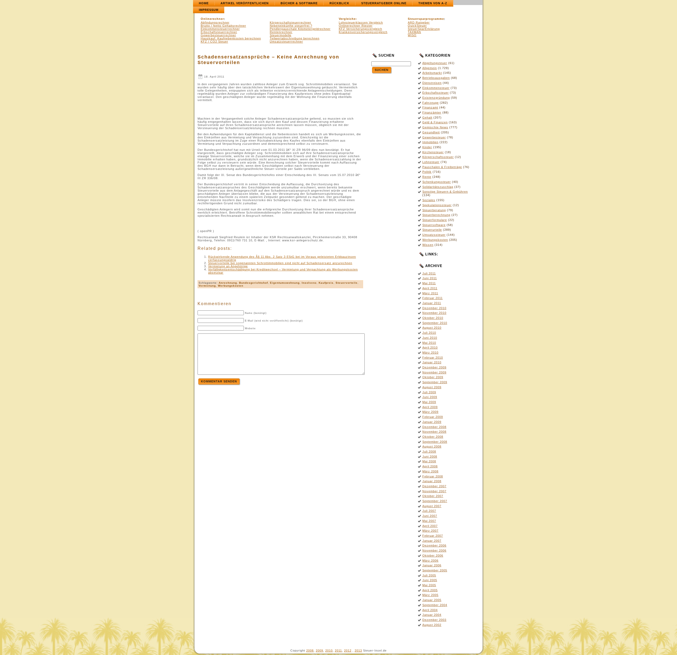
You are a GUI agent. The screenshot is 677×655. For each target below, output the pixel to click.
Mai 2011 (429, 283)
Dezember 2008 (434, 426)
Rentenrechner (281, 32)
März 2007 (430, 530)
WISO (412, 35)
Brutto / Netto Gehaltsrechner (223, 25)
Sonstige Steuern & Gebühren (445, 191)
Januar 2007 (431, 540)
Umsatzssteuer (434, 234)
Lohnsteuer (431, 162)
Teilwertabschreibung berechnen (294, 38)
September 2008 (434, 441)
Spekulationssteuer (437, 205)
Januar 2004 (431, 614)
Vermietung (207, 285)
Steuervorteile (347, 282)
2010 (329, 650)
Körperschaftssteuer (438, 157)
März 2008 (430, 471)
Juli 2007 (429, 510)
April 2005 (430, 590)
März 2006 (430, 560)
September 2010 (434, 322)
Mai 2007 (429, 520)
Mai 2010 (429, 342)
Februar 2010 (432, 357)
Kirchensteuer (433, 152)
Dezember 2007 (434, 486)
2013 (358, 650)
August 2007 (431, 506)
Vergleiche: (348, 18)
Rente (426, 176)
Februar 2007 (432, 535)
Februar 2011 (432, 298)
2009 (319, 650)
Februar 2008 (432, 476)
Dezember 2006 (434, 545)
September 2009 (434, 382)
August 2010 (431, 327)
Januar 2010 (431, 362)
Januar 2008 (431, 481)
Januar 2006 (431, 565)
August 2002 (431, 624)
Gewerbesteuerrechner (218, 35)
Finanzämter (431, 112)
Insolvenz (309, 282)
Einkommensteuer (436, 87)
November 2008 (434, 431)
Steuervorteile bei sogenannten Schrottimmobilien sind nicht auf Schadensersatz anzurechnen (280, 263)
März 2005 (430, 595)
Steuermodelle (280, 35)
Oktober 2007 (432, 496)
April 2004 (430, 610)
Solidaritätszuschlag (437, 186)
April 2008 (430, 466)
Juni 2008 (429, 456)
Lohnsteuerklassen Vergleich (361, 22)
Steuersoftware (434, 225)
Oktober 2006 (432, 555)
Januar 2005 (431, 600)
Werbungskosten (230, 285)
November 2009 (434, 372)
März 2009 (430, 411)
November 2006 (434, 550)
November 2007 (434, 491)
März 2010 (430, 352)
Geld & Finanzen (435, 122)
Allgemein (429, 68)
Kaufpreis (326, 282)
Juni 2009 (429, 397)
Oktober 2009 (432, 377)
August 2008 (431, 446)
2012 (347, 650)
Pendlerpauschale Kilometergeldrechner (300, 28)
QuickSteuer (417, 25)
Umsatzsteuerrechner (286, 41)
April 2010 (430, 347)
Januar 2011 (431, 303)
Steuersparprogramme (426, 18)
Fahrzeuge (430, 102)
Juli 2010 (429, 332)
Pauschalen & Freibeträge (442, 167)
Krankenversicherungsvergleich (363, 32)
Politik (427, 171)
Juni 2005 (429, 580)
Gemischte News (435, 127)
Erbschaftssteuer (435, 92)
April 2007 (430, 525)
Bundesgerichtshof (253, 282)
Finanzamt (430, 107)
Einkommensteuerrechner (220, 28)
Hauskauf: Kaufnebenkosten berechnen (231, 38)
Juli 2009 (429, 392)
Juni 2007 (429, 515)
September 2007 (434, 501)
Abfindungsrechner (215, 22)
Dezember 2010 (434, 308)
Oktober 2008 (432, 436)
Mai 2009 (429, 402)
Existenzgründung (436, 97)
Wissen (427, 244)
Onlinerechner (212, 18)
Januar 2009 (431, 421)
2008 (310, 650)
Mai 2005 (429, 585)
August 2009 (431, 387)
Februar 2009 (432, 416)
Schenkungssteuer (436, 181)
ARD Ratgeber (419, 22)
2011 (338, 650)
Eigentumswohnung (285, 282)
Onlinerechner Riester (356, 25)
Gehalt (427, 117)
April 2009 (430, 407)
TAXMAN (414, 32)
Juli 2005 (429, 575)
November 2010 (434, 312)
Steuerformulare (434, 220)
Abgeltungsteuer (434, 63)
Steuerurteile (432, 229)
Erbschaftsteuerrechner (219, 32)
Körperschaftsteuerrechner (290, 22)
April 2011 (429, 288)
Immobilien (430, 142)
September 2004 (434, 605)
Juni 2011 (429, 278)
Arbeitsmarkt (432, 72)
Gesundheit (431, 132)
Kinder (427, 147)
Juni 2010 (429, 337)
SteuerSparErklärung (424, 28)
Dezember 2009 (434, 367)
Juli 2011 (429, 273)
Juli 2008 (429, 451)
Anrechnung (228, 282)
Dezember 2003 (434, 619)
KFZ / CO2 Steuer (214, 41)
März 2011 (430, 293)
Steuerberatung (434, 210)
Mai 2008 (429, 461)
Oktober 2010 (432, 317)
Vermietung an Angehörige (228, 266)
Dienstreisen (432, 82)
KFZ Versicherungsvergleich (360, 28)
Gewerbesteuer (434, 137)
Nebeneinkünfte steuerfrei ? (291, 25)
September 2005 (434, 570)
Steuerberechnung (436, 214)
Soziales (428, 200)
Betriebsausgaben (436, 77)
